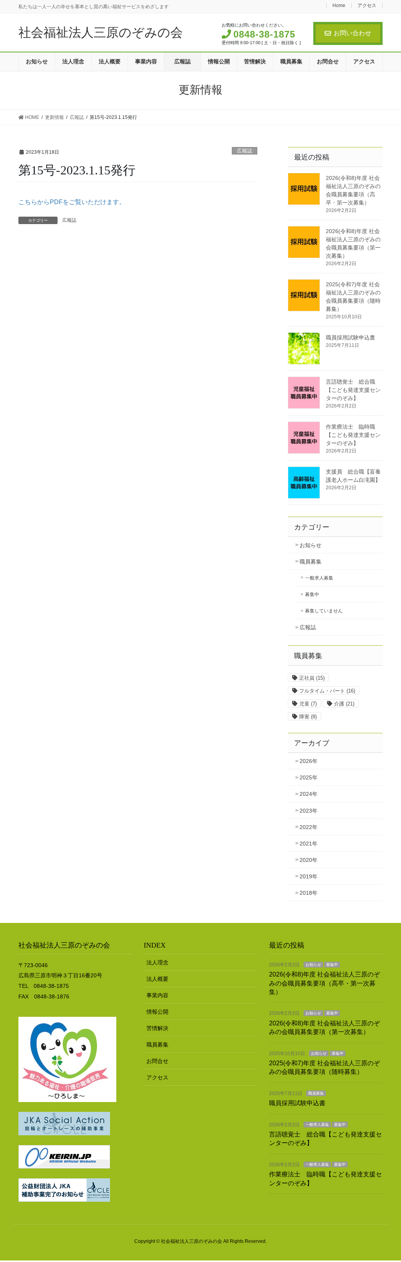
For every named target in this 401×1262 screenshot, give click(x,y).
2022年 (309, 827)
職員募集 (311, 561)
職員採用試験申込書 (350, 337)
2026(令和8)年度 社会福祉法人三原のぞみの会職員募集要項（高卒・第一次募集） (324, 983)
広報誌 (244, 151)
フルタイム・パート (327, 691)
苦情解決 (157, 1028)
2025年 (309, 777)
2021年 (309, 843)
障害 (308, 717)
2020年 (309, 860)
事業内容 (157, 995)
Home (338, 5)
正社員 (312, 678)
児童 (308, 704)
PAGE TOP (384, 1217)
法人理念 (157, 962)
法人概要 (157, 979)
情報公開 (157, 1012)
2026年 (309, 761)
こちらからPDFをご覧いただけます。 (71, 202)
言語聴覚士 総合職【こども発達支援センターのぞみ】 (353, 390)
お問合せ (157, 1061)
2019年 (309, 876)
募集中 (312, 594)
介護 (344, 704)
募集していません (324, 611)
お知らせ (311, 545)
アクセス (367, 5)
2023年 (309, 811)
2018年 (309, 893)
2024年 (309, 794)
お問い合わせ (352, 33)
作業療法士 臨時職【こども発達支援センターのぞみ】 (353, 435)
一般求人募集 (319, 578)
